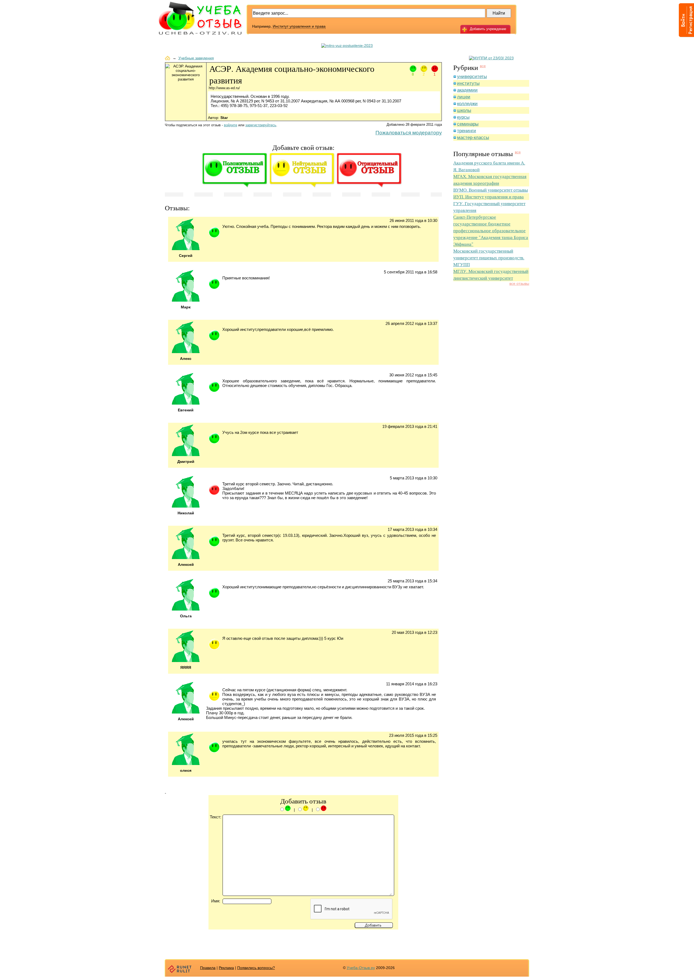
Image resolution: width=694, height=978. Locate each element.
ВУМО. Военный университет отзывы (490, 190)
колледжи (467, 103)
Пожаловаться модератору (408, 132)
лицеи (463, 96)
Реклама (226, 968)
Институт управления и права (299, 26)
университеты (472, 76)
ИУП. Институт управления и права (488, 196)
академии (467, 90)
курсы (463, 117)
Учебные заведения (196, 58)
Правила (208, 968)
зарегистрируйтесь (260, 125)
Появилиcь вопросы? (256, 968)
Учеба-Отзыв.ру (361, 968)
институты (468, 83)
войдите (230, 125)
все (483, 66)
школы (464, 110)
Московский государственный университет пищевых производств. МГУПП (488, 257)
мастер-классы (473, 137)
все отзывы (519, 283)
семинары (467, 124)
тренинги (466, 130)
